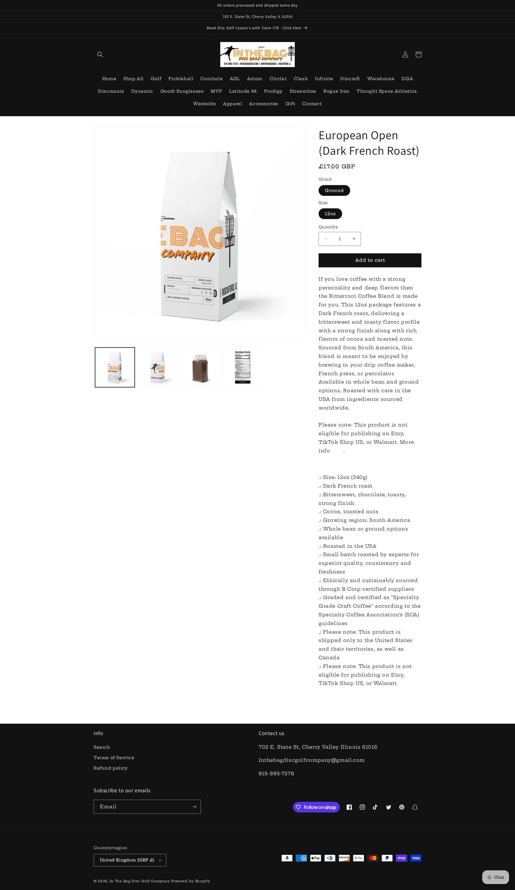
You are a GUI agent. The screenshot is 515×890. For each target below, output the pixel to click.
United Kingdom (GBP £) (127, 860)
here (337, 451)
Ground (334, 190)
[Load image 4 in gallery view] (243, 367)
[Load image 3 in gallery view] (200, 367)
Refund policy (111, 768)
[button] (100, 54)
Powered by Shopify (190, 881)
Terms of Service (114, 757)
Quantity (328, 226)
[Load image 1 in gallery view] (115, 367)
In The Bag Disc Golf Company (140, 881)
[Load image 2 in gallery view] (157, 367)
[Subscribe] (194, 807)
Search (102, 747)
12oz (330, 213)
